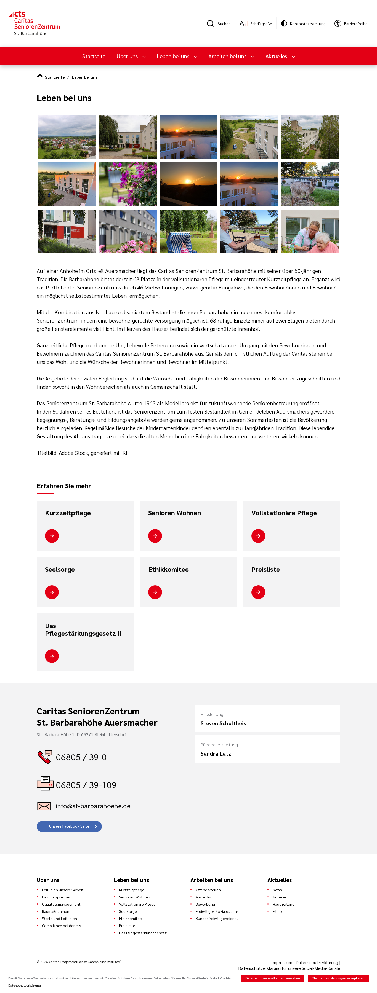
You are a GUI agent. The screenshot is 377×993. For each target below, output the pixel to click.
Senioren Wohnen (174, 513)
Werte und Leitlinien (59, 918)
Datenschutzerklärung (317, 962)
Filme (277, 911)
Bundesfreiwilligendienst (217, 918)
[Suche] (212, 23)
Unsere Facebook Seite (69, 825)
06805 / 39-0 (81, 756)
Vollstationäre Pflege (284, 513)
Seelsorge (60, 569)
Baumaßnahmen (55, 911)
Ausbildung (205, 896)
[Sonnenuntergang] (188, 157)
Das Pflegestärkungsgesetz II (83, 629)
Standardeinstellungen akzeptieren (338, 978)
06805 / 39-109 (86, 784)
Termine (279, 896)
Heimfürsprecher (56, 896)
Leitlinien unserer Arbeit (63, 889)
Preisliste (265, 569)
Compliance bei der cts (61, 925)
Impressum (282, 962)
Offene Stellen (208, 889)
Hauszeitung (283, 903)
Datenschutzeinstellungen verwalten (272, 978)
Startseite (93, 56)
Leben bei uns (84, 76)
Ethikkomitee (168, 569)
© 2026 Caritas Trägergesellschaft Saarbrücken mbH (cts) (79, 961)
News (277, 889)
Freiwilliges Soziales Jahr (217, 911)
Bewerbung (205, 903)
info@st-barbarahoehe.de (93, 805)
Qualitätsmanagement (61, 903)
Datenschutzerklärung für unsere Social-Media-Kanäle (289, 968)
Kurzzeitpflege (68, 513)
